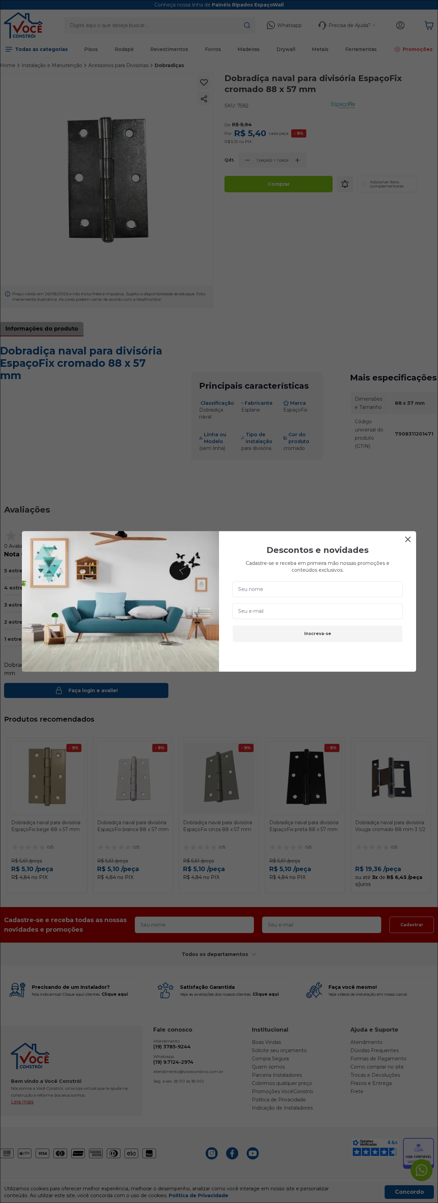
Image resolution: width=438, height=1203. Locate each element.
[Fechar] (408, 539)
